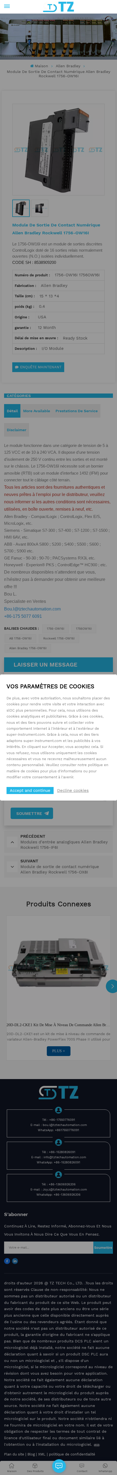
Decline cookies (73, 790)
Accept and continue (30, 790)
